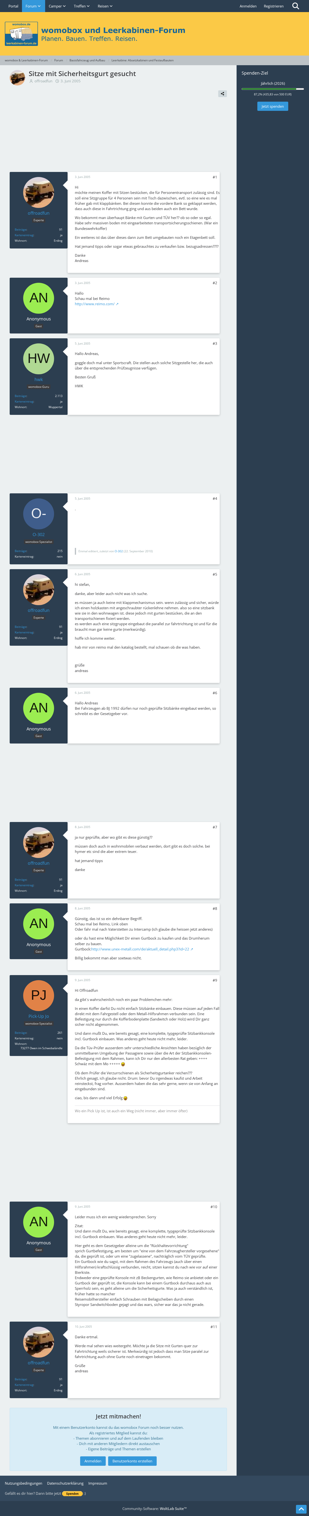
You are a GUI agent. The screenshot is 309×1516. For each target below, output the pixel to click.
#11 (214, 1326)
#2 (215, 282)
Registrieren (274, 6)
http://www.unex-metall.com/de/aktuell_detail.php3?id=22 (140, 949)
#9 (215, 980)
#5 (215, 574)
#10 (214, 1206)
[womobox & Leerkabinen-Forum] (154, 33)
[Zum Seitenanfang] (301, 1509)
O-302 (119, 551)
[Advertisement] (118, 136)
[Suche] (295, 6)
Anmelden (248, 6)
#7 (215, 827)
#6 (215, 692)
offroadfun (43, 80)
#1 (215, 177)
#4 (215, 498)
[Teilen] (222, 93)
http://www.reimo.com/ (95, 303)
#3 (215, 343)
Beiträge (20, 229)
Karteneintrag (24, 235)
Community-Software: (154, 1508)
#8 (215, 908)
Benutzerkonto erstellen (132, 1461)
